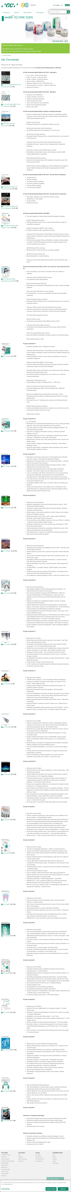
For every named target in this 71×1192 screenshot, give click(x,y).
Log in (67, 5)
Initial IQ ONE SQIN (5, 1169)
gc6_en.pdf (6, 935)
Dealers (54, 1157)
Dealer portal (55, 1163)
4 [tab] (59, 41)
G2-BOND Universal (5, 1154)
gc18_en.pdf (6, 431)
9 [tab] (67, 41)
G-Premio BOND (4, 1163)
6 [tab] (62, 41)
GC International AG (40, 1159)
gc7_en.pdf (6, 904)
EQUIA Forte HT (4, 1165)
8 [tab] (66, 41)
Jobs (19, 1154)
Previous (5, 18)
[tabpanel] (35, 34)
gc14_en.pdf (6, 593)
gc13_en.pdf (6, 644)
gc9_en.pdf (6, 819)
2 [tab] (55, 41)
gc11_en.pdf (6, 727)
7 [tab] (64, 41)
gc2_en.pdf (6, 1091)
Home (2, 55)
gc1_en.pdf (6, 1120)
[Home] (9, 5)
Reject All (63, 1189)
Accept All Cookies (51, 1189)
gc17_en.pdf (6, 466)
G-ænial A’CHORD (5, 1159)
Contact (54, 1161)
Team (54, 1154)
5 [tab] (60, 41)
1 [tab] (54, 41)
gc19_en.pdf (6, 356)
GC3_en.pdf (6, 1050)
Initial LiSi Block (4, 1171)
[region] (35, 1186)
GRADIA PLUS (4, 1167)
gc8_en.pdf (6, 853)
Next (66, 18)
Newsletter (20, 1161)
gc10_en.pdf (6, 774)
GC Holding (38, 1154)
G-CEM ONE (3, 1157)
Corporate (20, 1157)
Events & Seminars (22, 1159)
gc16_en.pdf (6, 507)
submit (68, 11)
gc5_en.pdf (6, 973)
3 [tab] (57, 41)
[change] (61, 5)
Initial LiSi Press (4, 1173)
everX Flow (3, 1175)
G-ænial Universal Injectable (7, 1161)
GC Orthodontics (39, 1161)
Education (55, 1159)
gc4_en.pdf (6, 1012)
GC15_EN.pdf (6, 551)
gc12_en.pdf (6, 684)
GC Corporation (39, 1157)
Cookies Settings (5, 1189)
